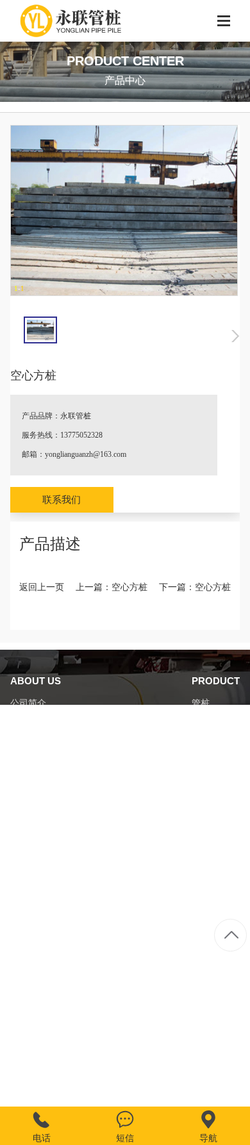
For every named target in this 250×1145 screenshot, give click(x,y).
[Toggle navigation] (223, 22)
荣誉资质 (28, 770)
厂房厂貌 (28, 725)
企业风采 (28, 748)
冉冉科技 (222, 1077)
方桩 (201, 725)
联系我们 (61, 500)
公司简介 (28, 703)
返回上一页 (41, 587)
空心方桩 (129, 587)
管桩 (201, 703)
